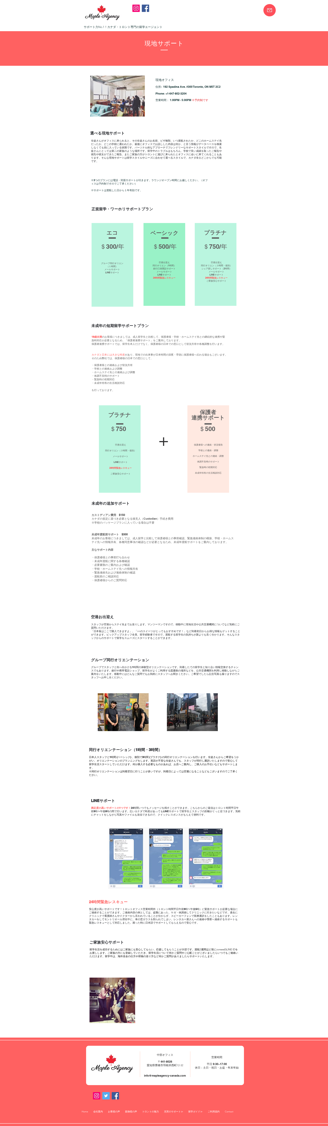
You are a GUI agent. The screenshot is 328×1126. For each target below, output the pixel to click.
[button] (173, 1111)
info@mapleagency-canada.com (165, 1075)
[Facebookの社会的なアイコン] (145, 8)
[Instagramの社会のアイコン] (136, 8)
